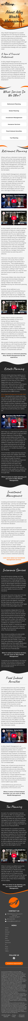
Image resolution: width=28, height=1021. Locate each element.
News (6, 949)
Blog (6, 938)
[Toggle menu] (25, 3)
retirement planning (18, 553)
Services (7, 932)
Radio (6, 946)
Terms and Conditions (21, 1015)
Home (6, 927)
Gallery (7, 951)
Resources (8, 942)
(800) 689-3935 (11, 919)
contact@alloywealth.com (13, 921)
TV (5, 944)
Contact (7, 940)
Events (7, 934)
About (6, 930)
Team (6, 936)
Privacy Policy (14, 1015)
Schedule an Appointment (14, 963)
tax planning (14, 252)
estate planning (21, 585)
